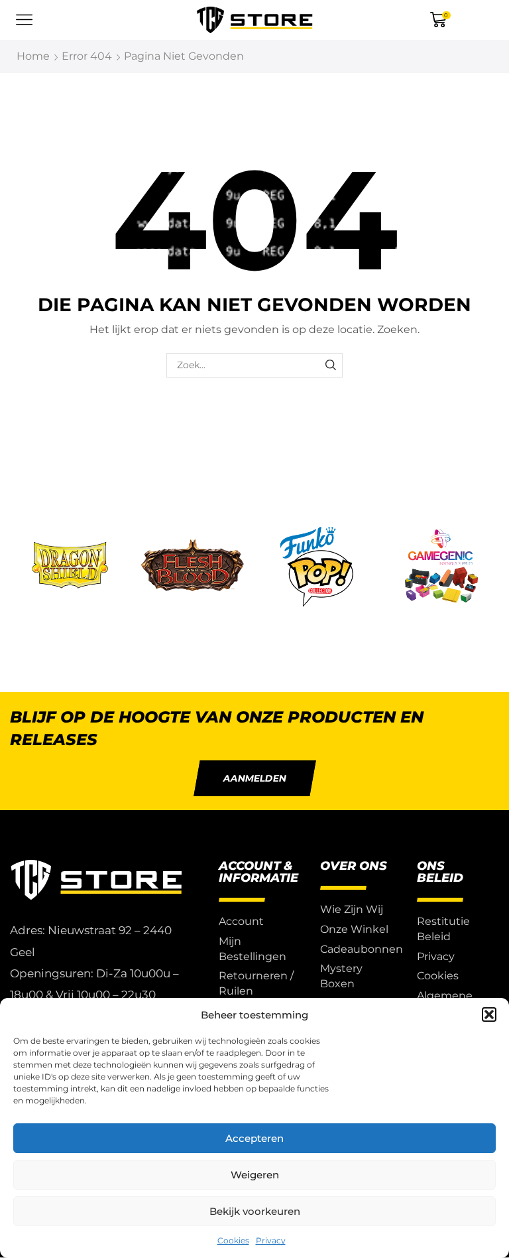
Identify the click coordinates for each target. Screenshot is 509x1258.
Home (33, 56)
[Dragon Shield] (68, 567)
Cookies (233, 1240)
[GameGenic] (441, 567)
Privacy (271, 1240)
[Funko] (316, 567)
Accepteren (254, 1138)
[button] (489, 1014)
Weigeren (255, 1174)
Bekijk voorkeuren (254, 1211)
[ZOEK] (330, 365)
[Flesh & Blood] (193, 567)
